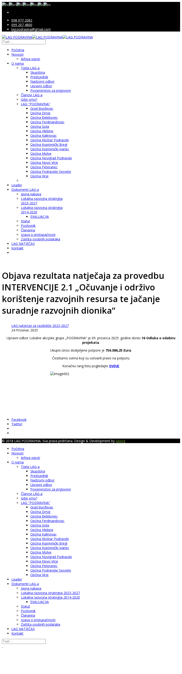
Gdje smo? (29, 99)
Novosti (17, 54)
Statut (25, 221)
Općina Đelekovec (44, 117)
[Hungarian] (34, 4)
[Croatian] (5, 4)
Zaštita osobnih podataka (40, 239)
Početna (17, 50)
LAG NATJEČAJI (23, 243)
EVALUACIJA (39, 216)
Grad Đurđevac (41, 108)
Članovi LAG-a (31, 95)
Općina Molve (40, 153)
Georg (120, 441)
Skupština (37, 72)
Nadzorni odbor (42, 81)
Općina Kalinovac (43, 135)
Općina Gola (39, 126)
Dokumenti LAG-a (25, 189)
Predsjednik (39, 77)
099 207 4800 (21, 25)
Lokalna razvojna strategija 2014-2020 (50, 597)
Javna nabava (31, 194)
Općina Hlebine (41, 131)
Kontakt (17, 248)
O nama (17, 63)
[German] (26, 4)
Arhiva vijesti (30, 59)
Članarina (28, 230)
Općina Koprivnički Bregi (48, 144)
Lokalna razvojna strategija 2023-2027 (50, 593)
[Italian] (40, 4)
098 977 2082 (21, 20)
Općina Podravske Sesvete (50, 171)
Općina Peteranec (44, 167)
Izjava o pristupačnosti (38, 234)
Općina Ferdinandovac (47, 122)
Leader (16, 185)
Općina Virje (39, 176)
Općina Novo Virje (44, 162)
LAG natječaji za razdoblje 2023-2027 (40, 325)
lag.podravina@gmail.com (31, 29)
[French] (19, 4)
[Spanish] (47, 4)
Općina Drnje (40, 113)
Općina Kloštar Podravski (49, 140)
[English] (12, 4)
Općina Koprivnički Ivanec (49, 149)
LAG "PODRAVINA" (35, 104)
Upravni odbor (41, 86)
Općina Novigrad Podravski (51, 158)
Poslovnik (28, 225)
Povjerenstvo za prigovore (50, 90)
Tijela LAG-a (30, 68)
